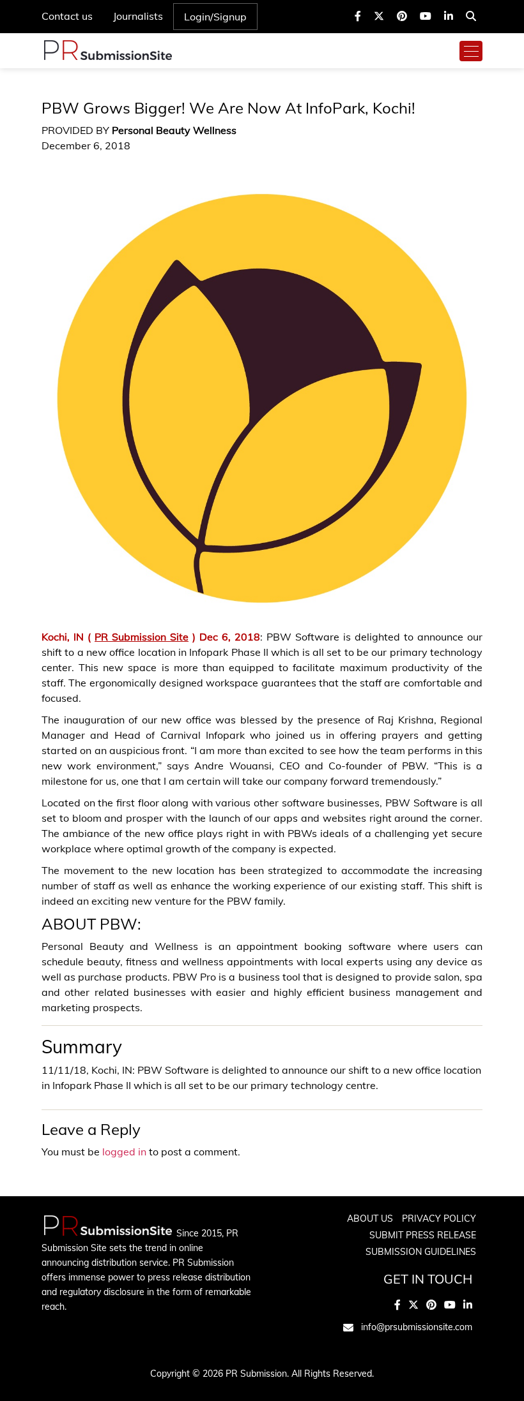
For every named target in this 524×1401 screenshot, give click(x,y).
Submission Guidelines (421, 1251)
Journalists (138, 16)
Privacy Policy (439, 1218)
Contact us (67, 16)
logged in (124, 1151)
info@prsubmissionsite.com (416, 1327)
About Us (370, 1218)
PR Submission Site (142, 636)
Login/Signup (215, 16)
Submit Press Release (422, 1235)
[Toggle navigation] (470, 51)
